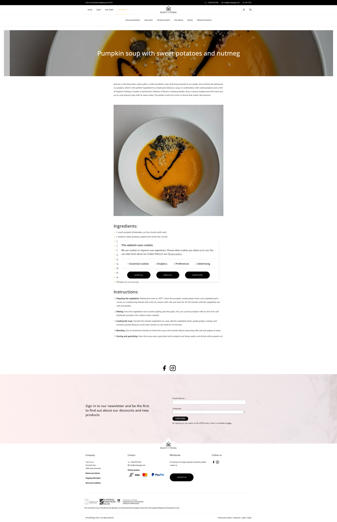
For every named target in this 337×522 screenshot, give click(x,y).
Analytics (162, 263)
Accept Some (197, 275)
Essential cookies (139, 263)
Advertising (203, 263)
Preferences (182, 263)
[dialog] (168, 261)
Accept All (138, 275)
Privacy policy (175, 253)
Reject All (168, 275)
